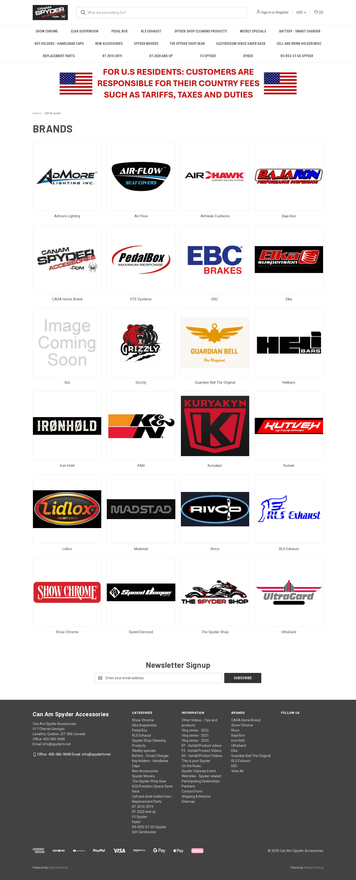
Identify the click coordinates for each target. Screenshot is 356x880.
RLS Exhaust (151, 31)
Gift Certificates (144, 832)
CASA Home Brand (245, 720)
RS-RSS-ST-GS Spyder (296, 56)
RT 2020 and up (161, 56)
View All (237, 771)
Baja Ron (238, 735)
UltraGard (238, 746)
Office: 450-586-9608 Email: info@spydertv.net (74, 754)
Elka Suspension (84, 31)
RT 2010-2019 (112, 56)
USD (299, 12)
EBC (234, 766)
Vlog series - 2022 (195, 730)
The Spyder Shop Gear (187, 44)
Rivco (235, 730)
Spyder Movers (146, 44)
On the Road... (192, 766)
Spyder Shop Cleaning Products (200, 31)
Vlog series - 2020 (195, 740)
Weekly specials (253, 31)
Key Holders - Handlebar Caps (59, 44)
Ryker (248, 56)
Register (282, 12)
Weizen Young (313, 867)
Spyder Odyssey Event (199, 771)
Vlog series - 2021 (195, 735)
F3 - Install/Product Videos (202, 751)
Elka (234, 751)
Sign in (266, 12)
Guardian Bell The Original (251, 756)
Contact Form (192, 791)
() (320, 12)
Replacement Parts (59, 56)
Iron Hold (238, 740)
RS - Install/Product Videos (202, 756)
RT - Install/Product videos (202, 746)
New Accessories (109, 44)
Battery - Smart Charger (299, 31)
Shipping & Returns (196, 796)
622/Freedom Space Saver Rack (240, 44)
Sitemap (188, 801)
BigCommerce (58, 867)
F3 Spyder (208, 56)
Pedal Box (119, 31)
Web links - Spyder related (201, 776)
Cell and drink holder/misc (299, 44)
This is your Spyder (196, 761)
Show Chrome (47, 31)
